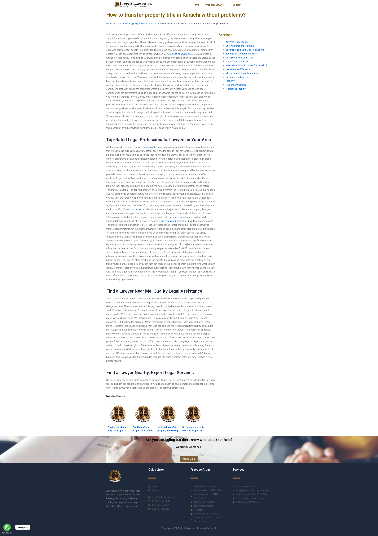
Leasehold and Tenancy (238, 69)
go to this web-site (182, 54)
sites (138, 209)
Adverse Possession (237, 42)
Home (196, 4)
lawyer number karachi (172, 221)
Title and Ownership (236, 84)
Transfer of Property (236, 88)
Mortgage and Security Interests (242, 73)
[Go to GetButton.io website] (7, 533)
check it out (148, 147)
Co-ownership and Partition (240, 45)
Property (230, 81)
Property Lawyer (214, 4)
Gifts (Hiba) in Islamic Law (239, 57)
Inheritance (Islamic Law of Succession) (246, 65)
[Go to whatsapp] (7, 527)
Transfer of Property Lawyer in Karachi (137, 23)
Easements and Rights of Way (241, 53)
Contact (236, 4)
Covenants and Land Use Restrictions (245, 49)
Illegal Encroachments (237, 61)
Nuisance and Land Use (238, 77)
